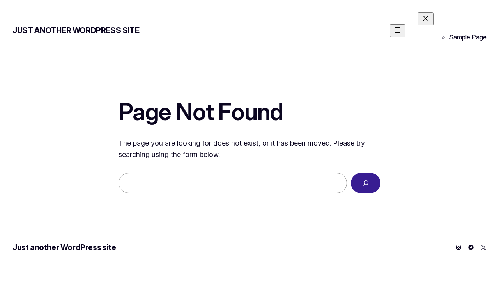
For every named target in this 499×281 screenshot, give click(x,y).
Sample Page (468, 37)
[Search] (365, 183)
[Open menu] (397, 30)
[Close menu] (426, 18)
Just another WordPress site (75, 30)
